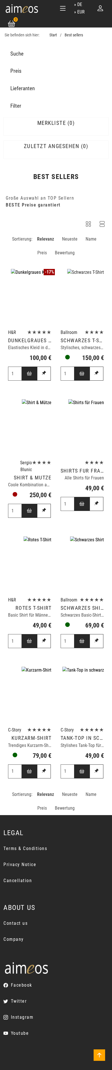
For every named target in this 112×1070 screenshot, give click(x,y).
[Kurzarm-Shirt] (30, 695)
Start (53, 35)
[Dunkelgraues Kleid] (30, 298)
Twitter (19, 1001)
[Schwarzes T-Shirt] (82, 298)
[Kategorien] (63, 8)
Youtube (20, 1033)
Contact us (15, 923)
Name (91, 239)
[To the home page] (22, 8)
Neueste (70, 239)
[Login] (100, 8)
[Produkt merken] (44, 374)
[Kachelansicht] (88, 225)
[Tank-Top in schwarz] (82, 695)
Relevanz (45, 239)
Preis (42, 252)
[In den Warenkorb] (30, 374)
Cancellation (17, 880)
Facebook (21, 985)
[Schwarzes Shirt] (82, 565)
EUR (81, 12)
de (79, 4)
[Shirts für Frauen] (82, 428)
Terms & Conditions (25, 848)
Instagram (22, 1017)
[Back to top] (99, 1055)
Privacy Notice (19, 864)
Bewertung (65, 252)
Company (13, 939)
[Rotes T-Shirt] (30, 565)
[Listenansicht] (102, 225)
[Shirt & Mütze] (30, 428)
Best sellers (74, 35)
